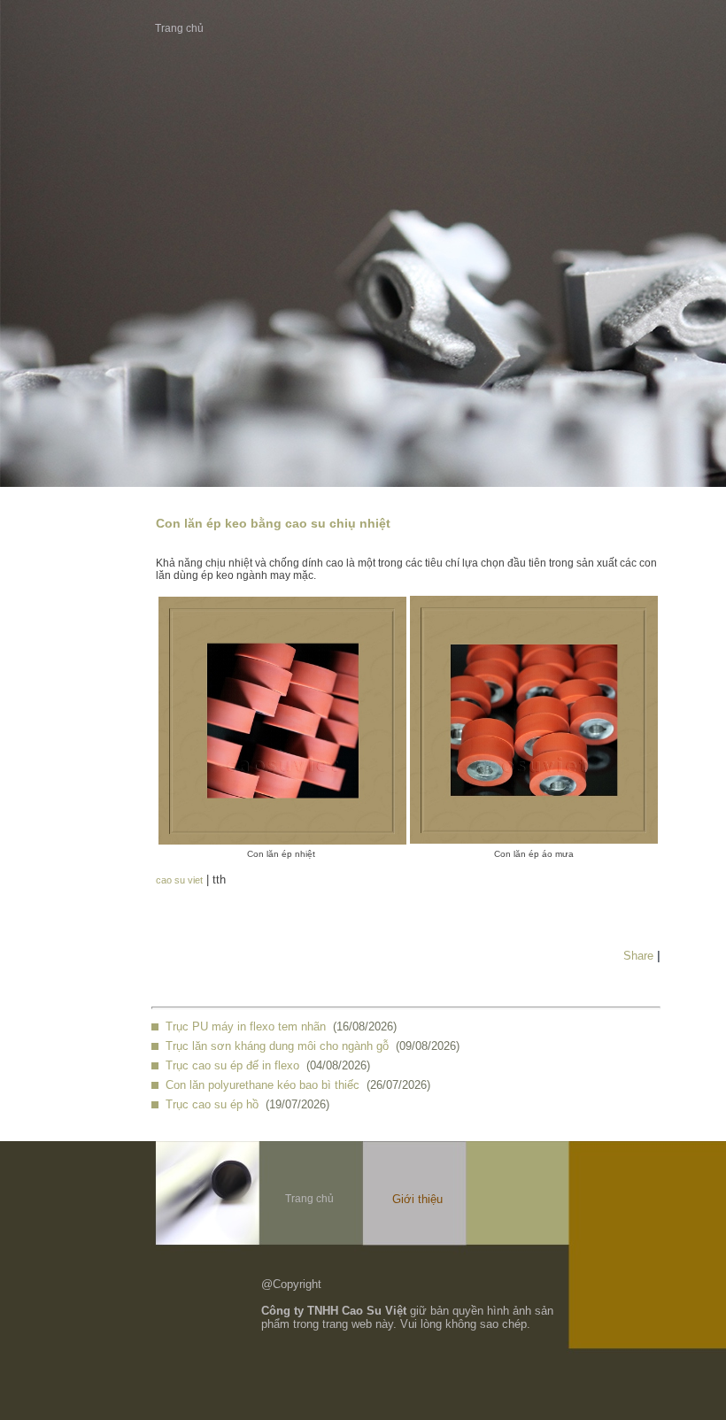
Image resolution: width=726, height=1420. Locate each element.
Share (638, 955)
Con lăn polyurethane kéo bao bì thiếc (262, 1085)
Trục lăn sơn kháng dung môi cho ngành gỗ (277, 1046)
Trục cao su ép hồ (212, 1104)
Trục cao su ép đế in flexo (232, 1065)
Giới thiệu (417, 1199)
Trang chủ (179, 28)
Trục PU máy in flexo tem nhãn (246, 1026)
